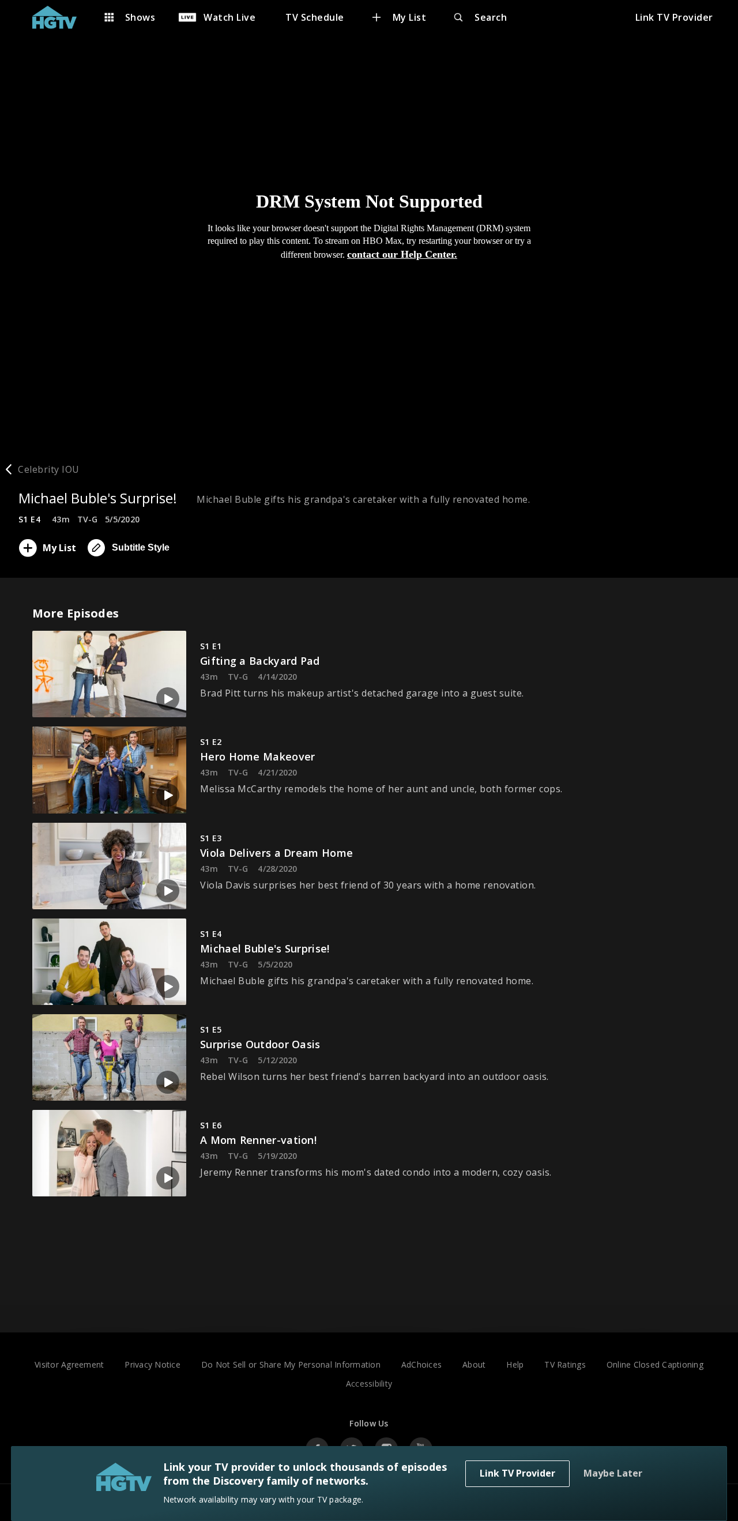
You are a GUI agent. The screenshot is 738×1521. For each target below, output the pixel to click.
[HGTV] (60, 17)
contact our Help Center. (402, 254)
